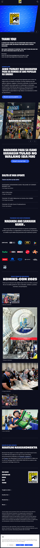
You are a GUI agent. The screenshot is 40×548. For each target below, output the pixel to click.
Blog (3, 480)
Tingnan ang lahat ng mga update (10, 179)
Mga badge (5, 472)
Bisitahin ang (6, 475)
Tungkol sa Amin (6, 490)
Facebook (22, 456)
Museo (3, 504)
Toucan (6, 458)
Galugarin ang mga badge (19, 161)
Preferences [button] (23, 541)
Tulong (4, 482)
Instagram (27, 456)
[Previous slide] (32, 32)
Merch (4, 477)
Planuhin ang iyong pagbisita (11, 96)
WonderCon (5, 499)
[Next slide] (36, 32)
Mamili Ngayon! (7, 53)
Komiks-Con (5, 494)
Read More (20, 186)
